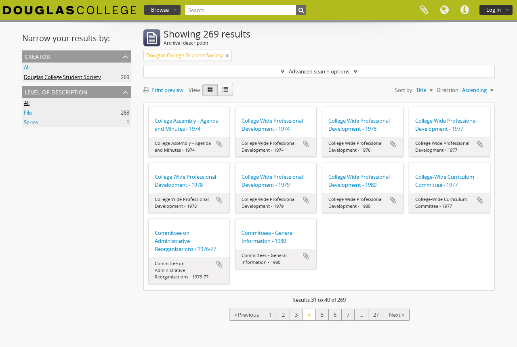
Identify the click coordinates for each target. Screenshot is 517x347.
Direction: (448, 90)
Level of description (56, 91)
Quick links (464, 10)
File (28, 112)
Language (444, 10)
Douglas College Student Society (62, 77)
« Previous (246, 314)
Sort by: (404, 90)
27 (376, 314)
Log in (493, 9)
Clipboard (424, 10)
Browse (160, 9)
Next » (396, 314)
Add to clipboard (219, 144)
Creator (37, 55)
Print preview (166, 90)
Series (31, 122)
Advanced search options (319, 71)
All (26, 67)
